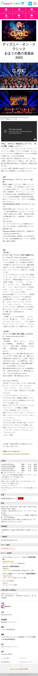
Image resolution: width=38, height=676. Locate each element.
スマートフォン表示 (16, 669)
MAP (21, 498)
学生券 (19, 17)
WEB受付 (6, 568)
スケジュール (6, 11)
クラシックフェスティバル (19, 11)
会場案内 (32, 17)
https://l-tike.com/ (8, 561)
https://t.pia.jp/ (7, 575)
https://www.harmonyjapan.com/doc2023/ (16, 454)
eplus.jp (5, 583)
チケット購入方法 (31, 11)
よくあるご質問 (5, 658)
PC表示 (26, 669)
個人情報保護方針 (5, 662)
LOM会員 (6, 17)
